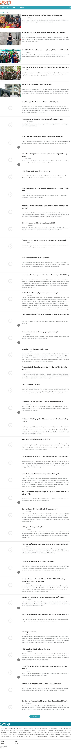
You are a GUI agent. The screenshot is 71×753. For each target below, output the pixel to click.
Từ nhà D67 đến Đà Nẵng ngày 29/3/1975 (36, 439)
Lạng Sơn (19, 730)
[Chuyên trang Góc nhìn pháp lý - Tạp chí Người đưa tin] (23, 35)
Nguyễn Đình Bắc (4, 732)
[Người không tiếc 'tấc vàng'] (10, 390)
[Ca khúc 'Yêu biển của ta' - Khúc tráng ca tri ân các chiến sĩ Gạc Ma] (10, 603)
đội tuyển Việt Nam (53, 728)
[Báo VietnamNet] (23, 671)
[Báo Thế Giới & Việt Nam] (23, 69)
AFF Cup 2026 (62, 728)
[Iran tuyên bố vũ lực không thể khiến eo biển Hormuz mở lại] (10, 125)
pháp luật (31, 728)
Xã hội (45, 730)
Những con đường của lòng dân (32, 527)
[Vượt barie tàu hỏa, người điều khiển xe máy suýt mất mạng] (10, 407)
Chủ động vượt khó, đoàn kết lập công (35, 349)
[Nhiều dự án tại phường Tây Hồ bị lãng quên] (10, 90)
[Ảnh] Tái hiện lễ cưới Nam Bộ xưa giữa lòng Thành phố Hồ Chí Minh (45, 50)
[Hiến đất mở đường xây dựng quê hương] (10, 177)
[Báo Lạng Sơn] (23, 387)
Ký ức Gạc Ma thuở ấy (29, 632)
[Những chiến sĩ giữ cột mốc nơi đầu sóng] (10, 655)
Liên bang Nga (65, 734)
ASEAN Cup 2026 (52, 730)
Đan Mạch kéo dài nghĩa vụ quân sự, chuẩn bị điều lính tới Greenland (45, 67)
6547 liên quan (28, 35)
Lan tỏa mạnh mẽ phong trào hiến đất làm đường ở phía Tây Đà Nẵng (45, 275)
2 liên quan (28, 52)
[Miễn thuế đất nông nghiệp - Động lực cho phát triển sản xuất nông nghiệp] (10, 425)
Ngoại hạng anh (12, 728)
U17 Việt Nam (36, 732)
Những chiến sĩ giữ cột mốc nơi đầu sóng (36, 649)
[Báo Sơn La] (24, 104)
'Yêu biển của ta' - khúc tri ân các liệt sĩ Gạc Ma (38, 561)
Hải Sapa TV (19, 728)
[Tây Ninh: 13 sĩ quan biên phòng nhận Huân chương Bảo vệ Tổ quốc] (10, 707)
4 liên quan (28, 564)
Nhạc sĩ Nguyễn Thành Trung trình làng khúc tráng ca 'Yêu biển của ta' (45, 614)
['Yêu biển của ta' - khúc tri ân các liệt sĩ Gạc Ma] (10, 567)
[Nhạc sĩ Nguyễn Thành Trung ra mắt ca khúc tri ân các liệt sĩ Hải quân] (10, 550)
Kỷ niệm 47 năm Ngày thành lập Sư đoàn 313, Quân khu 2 (41, 684)
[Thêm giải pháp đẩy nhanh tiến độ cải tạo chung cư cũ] (10, 515)
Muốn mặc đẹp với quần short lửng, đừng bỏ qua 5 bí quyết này (43, 33)
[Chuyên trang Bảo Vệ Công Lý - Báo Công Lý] (23, 319)
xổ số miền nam (25, 730)
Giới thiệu (2, 743)
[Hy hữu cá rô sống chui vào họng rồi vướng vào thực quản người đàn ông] (10, 194)
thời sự (25, 728)
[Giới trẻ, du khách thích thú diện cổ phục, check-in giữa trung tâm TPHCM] (10, 672)
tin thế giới (8, 734)
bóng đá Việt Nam (43, 728)
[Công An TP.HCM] (23, 404)
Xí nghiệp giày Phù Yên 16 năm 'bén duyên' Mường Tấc (40, 102)
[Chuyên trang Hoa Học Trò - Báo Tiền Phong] (23, 496)
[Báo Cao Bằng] (24, 651)
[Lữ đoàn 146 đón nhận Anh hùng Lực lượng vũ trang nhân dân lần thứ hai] (10, 320)
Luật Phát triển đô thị (30, 734)
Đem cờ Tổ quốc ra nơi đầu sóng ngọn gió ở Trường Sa (40, 332)
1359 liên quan (30, 121)
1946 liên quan (29, 69)
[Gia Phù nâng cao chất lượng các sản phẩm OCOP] (10, 229)
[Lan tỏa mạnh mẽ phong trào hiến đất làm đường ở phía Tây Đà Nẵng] (10, 281)
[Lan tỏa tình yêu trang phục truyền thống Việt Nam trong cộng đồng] (10, 462)
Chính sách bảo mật (4, 746)
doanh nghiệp (57, 734)
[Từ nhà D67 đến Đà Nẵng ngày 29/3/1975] (10, 445)
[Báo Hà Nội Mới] (24, 173)
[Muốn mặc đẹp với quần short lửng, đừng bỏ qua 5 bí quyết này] (10, 38)
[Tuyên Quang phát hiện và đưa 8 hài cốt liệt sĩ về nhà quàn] (10, 21)
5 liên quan (29, 351)
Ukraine (38, 734)
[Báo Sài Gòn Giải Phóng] (23, 193)
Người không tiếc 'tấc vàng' (31, 384)
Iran (65, 730)
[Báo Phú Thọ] (24, 295)
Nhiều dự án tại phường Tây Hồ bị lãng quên (37, 84)
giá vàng (15, 734)
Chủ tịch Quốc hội (22, 732)
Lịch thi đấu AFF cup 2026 (47, 734)
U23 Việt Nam (40, 730)
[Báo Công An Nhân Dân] (24, 277)
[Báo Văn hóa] (23, 564)
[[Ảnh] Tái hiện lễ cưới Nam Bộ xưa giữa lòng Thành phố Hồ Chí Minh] (10, 56)
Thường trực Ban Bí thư (30, 736)
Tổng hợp (16, 743)
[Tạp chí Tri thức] (23, 158)
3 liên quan (28, 386)
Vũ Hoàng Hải (40, 736)
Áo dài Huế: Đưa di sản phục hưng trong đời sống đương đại (42, 136)
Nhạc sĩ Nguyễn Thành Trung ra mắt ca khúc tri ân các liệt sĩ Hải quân (45, 544)
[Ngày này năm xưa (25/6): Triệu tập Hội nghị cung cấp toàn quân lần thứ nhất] (10, 212)
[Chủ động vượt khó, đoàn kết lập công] (10, 355)
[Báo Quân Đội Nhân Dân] (24, 351)
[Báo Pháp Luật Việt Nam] (23, 511)
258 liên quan (28, 404)
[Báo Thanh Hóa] (24, 210)
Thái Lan (3, 734)
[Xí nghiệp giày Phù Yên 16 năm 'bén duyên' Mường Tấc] (10, 108)
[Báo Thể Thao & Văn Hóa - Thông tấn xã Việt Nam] (23, 334)
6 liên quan (28, 334)
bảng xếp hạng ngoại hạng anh (52, 732)
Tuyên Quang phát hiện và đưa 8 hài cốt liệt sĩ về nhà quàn (42, 15)
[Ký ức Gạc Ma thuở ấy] (10, 638)
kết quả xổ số (4, 728)
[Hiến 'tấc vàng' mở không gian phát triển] (10, 263)
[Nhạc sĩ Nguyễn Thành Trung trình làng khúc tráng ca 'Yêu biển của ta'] (10, 620)
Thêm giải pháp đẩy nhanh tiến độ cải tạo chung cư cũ (40, 509)
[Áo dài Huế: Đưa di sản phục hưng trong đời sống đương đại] (10, 142)
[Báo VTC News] (24, 121)
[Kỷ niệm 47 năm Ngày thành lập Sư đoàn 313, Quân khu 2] (10, 690)
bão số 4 (46, 736)
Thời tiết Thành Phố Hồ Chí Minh (8, 736)
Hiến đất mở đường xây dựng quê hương (36, 171)
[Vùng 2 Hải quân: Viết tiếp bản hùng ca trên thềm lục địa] (10, 480)
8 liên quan (28, 193)
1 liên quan (28, 260)
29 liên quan (28, 511)
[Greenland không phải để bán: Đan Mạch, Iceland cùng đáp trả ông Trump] (10, 160)
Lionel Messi (21, 734)
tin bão (42, 732)
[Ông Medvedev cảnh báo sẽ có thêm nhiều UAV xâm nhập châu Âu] (10, 246)
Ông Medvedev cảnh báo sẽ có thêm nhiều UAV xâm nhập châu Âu (44, 240)
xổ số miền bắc (4, 730)
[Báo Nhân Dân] (23, 52)
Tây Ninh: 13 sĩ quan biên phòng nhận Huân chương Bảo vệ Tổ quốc (44, 701)
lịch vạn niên (60, 730)
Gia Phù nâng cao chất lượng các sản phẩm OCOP (38, 223)
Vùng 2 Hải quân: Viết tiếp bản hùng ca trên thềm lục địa (41, 474)
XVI (70, 734)
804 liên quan (31, 225)
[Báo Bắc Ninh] (23, 260)
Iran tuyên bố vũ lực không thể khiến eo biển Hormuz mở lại (42, 119)
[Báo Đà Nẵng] (24, 441)
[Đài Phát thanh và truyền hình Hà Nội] (24, 87)
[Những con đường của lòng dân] (10, 533)
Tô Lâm (29, 732)
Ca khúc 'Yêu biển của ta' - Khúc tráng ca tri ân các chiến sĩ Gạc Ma (44, 597)
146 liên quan (29, 17)
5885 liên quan (30, 242)
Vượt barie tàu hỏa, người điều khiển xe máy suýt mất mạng (42, 402)
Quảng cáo (2, 747)
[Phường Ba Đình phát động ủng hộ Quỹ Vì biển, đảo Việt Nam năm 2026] (10, 373)
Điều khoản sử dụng (4, 745)
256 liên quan (29, 703)
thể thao (33, 730)
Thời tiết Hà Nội (19, 736)
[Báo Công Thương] (24, 18)
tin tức (36, 728)
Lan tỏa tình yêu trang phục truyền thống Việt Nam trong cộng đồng (45, 456)
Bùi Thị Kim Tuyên (53, 736)
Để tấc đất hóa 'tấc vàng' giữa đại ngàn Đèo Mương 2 (40, 293)
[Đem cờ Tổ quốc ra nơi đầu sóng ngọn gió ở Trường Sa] (10, 338)
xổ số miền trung (13, 732)
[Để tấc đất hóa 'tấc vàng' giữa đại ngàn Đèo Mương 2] (10, 299)
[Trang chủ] (5, 3)
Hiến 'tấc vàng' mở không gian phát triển (36, 258)
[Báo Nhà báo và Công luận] (24, 617)
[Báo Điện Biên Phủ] (25, 459)
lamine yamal (12, 730)
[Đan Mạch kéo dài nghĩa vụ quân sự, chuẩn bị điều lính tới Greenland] (10, 73)
